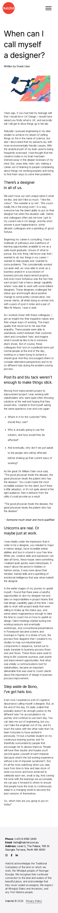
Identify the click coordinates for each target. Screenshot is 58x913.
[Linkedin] (16, 855)
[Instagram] (6, 855)
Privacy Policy (34, 901)
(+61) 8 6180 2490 (26, 838)
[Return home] (9, 8)
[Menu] (48, 10)
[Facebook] (11, 855)
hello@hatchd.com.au (26, 842)
